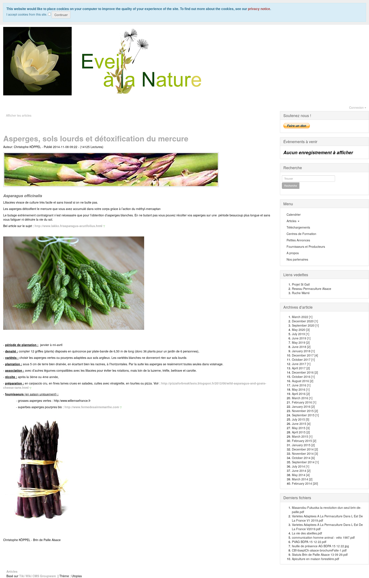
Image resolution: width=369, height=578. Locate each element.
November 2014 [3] (305, 453)
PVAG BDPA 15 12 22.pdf (309, 542)
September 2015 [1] (305, 415)
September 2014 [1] (305, 462)
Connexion (357, 107)
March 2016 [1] (302, 398)
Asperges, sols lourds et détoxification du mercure (95, 138)
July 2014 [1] (300, 466)
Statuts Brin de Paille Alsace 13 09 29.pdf (320, 554)
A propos (293, 253)
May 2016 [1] (301, 389)
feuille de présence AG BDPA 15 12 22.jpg (320, 546)
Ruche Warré (301, 293)
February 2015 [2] (304, 441)
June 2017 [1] (301, 364)
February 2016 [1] (304, 402)
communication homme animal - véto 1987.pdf (323, 537)
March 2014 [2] (302, 479)
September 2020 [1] (305, 325)
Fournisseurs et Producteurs (306, 246)
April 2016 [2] (301, 394)
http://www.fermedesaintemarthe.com (91, 407)
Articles (292, 221)
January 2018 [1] (303, 351)
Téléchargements (298, 227)
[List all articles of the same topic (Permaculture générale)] (111, 169)
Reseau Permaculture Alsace (311, 288)
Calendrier (294, 214)
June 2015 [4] (301, 423)
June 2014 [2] (301, 470)
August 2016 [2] (302, 381)
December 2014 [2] (305, 449)
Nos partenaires (297, 259)
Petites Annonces (298, 240)
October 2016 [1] (303, 376)
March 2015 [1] (302, 436)
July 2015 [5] (300, 419)
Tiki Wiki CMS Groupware (38, 576)
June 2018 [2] (301, 347)
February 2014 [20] (305, 483)
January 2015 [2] (303, 445)
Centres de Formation (301, 234)
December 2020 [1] (305, 321)
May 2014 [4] (301, 475)
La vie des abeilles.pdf (307, 533)
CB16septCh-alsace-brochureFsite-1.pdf (319, 550)
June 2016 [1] (301, 385)
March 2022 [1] (302, 317)
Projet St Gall (301, 284)
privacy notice (259, 8)
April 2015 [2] (301, 432)
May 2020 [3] (301, 329)
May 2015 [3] (301, 428)
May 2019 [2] (301, 342)
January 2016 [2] (303, 406)
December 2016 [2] (305, 372)
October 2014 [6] (303, 458)
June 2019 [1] (301, 338)
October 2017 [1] (303, 359)
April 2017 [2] (301, 368)
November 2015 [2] (305, 411)
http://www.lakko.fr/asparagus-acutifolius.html (68, 226)
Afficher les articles (18, 115)
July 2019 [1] (300, 334)
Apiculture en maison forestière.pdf (315, 559)
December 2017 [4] (305, 355)
